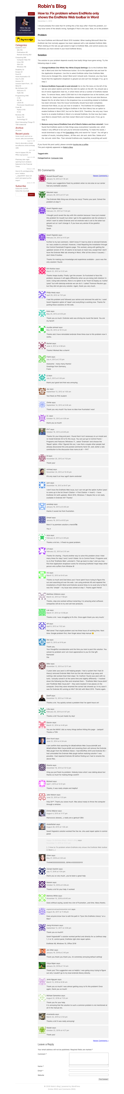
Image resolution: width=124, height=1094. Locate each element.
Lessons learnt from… (23, 83)
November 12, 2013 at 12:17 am (58, 666)
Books (19, 117)
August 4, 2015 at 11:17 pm (56, 813)
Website (41, 1075)
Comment (42, 1054)
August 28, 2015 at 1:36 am (57, 827)
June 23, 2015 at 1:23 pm (56, 797)
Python (19, 110)
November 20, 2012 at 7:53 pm (58, 459)
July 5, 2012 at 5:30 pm (55, 378)
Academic (19, 48)
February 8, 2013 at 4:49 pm (57, 538)
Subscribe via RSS (22, 188)
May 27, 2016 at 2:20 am (56, 858)
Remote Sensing (22, 55)
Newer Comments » (100, 1041)
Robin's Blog (52, 6)
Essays (18, 72)
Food (17, 74)
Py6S (19, 93)
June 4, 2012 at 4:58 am (55, 346)
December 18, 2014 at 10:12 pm (58, 768)
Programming (20, 96)
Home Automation (22, 76)
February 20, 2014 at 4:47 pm (58, 712)
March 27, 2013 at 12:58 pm (57, 613)
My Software (20, 88)
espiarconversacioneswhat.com (58, 909)
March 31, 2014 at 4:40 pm (57, 725)
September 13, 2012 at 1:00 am (58, 392)
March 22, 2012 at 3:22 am (56, 271)
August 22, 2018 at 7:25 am (57, 998)
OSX (18, 64)
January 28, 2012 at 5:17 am (57, 195)
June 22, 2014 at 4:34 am (56, 741)
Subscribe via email (22, 191)
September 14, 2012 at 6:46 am (58, 405)
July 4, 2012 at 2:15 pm (55, 359)
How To (18, 79)
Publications (21, 52)
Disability (19, 69)
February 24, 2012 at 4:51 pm (57, 238)
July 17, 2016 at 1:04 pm (55, 872)
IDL (18, 100)
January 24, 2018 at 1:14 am (57, 966)
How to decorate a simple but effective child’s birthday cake (25, 145)
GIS (18, 50)
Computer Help (57, 158)
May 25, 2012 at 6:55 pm (56, 314)
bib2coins (20, 90)
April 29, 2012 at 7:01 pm (56, 295)
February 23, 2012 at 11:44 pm (58, 211)
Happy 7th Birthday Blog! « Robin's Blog (61, 840)
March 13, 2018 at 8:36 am (56, 982)
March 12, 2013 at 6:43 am (57, 575)
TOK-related (20, 124)
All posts (18, 130)
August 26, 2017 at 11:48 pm (57, 912)
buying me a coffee (80, 144)
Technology (21, 119)
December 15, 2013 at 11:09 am (58, 698)
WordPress (76, 1086)
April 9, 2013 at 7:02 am (55, 626)
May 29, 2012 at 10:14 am (56, 330)
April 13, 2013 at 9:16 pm (56, 642)
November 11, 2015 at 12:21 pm (58, 843)
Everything (70, 133)
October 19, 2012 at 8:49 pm (57, 432)
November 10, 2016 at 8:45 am (58, 898)
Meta (17, 86)
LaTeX (19, 103)
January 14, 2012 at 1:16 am (57, 179)
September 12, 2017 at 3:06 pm (58, 928)
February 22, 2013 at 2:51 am (57, 551)
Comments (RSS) (68, 1089)
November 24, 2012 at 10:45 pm (59, 472)
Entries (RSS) (53, 1089)
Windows (20, 67)
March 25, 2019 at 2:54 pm (57, 1017)
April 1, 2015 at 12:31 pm (55, 784)
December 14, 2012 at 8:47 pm (58, 485)
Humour (18, 81)
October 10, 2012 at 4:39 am (57, 418)
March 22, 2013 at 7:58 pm (56, 597)
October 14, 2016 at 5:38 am (57, 885)
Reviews (18, 115)
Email (40, 1071)
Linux (19, 62)
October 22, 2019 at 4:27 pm (57, 1030)
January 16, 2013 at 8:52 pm (57, 520)
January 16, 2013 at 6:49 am (57, 507)
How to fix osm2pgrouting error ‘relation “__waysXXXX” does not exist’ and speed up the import (24, 175)
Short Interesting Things (24, 122)
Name (41, 1066)
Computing (19, 57)
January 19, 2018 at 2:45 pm (57, 953)
